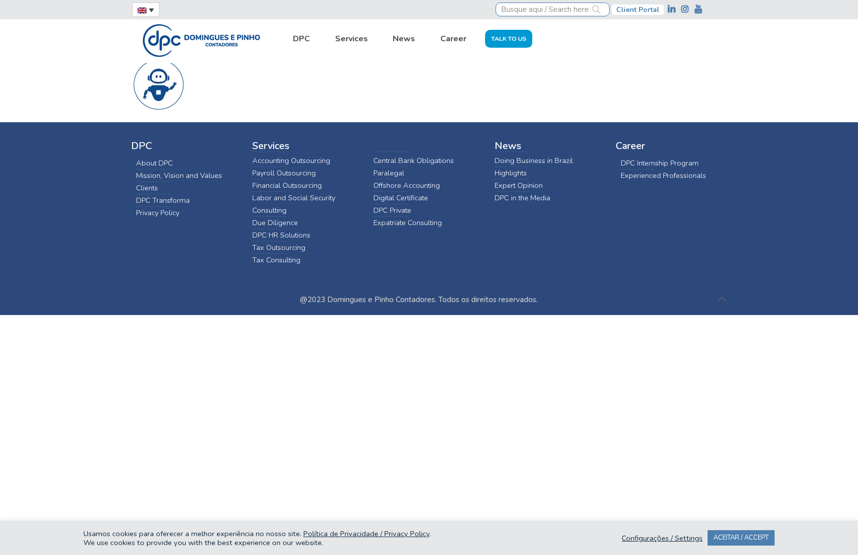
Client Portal (637, 9)
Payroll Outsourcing (284, 173)
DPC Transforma (163, 200)
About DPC (154, 163)
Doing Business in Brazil (534, 160)
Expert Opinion (519, 185)
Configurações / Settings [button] (662, 538)
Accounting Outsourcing (291, 160)
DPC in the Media (522, 198)
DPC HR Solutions (281, 235)
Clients (147, 188)
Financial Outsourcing (287, 185)
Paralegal (388, 173)
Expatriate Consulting (407, 223)
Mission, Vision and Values (179, 175)
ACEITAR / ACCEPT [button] (741, 537)
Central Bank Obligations (413, 160)
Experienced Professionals (663, 175)
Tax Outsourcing (278, 247)
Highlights (511, 173)
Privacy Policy (157, 213)
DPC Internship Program (660, 163)
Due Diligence (275, 223)
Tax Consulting (276, 260)
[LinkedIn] (672, 9)
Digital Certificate (400, 198)
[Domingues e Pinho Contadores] (201, 39)
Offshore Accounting (406, 185)
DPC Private (392, 210)
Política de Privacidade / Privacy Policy (366, 534)
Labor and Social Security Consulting (293, 204)
